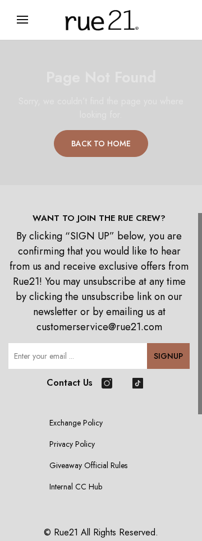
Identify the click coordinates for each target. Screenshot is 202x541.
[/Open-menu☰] (22, 20)
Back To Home (101, 143)
